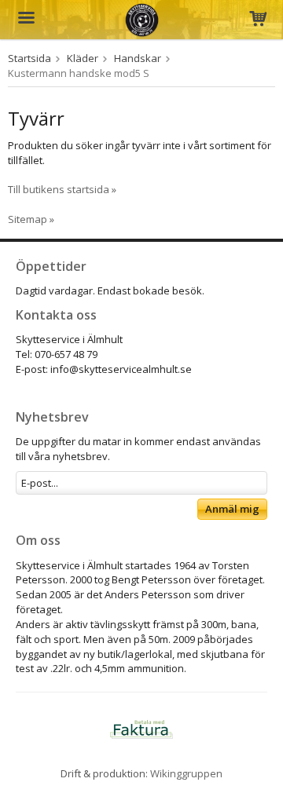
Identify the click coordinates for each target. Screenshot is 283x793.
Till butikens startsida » (62, 189)
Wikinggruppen (186, 773)
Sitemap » (31, 219)
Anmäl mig (232, 509)
